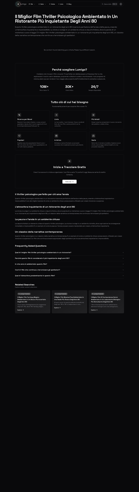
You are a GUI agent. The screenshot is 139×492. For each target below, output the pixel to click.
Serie (42, 4)
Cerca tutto (110, 4)
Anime (53, 4)
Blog (69, 4)
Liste (61, 4)
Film (32, 4)
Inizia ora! (68, 182)
